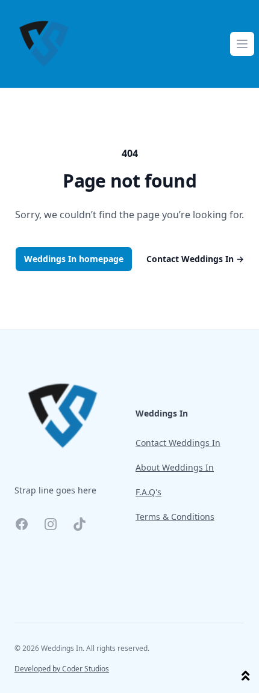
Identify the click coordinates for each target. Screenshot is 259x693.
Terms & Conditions (175, 516)
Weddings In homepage (73, 258)
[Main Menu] (242, 44)
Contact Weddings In (195, 258)
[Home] (44, 44)
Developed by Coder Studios (61, 669)
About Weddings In (175, 467)
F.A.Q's (148, 492)
